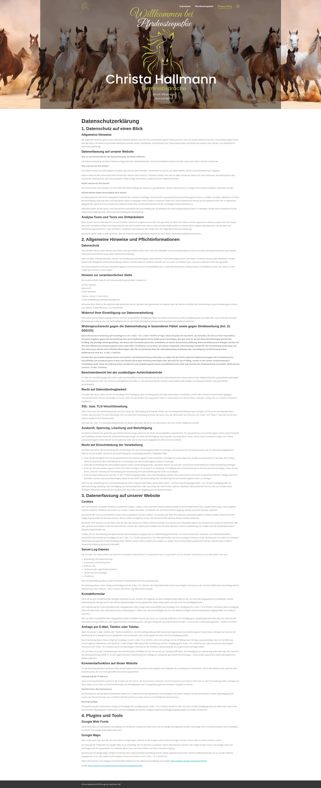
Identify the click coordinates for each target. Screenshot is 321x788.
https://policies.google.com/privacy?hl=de (188, 761)
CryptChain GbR (115, 784)
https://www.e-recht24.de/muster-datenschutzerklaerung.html (115, 765)
